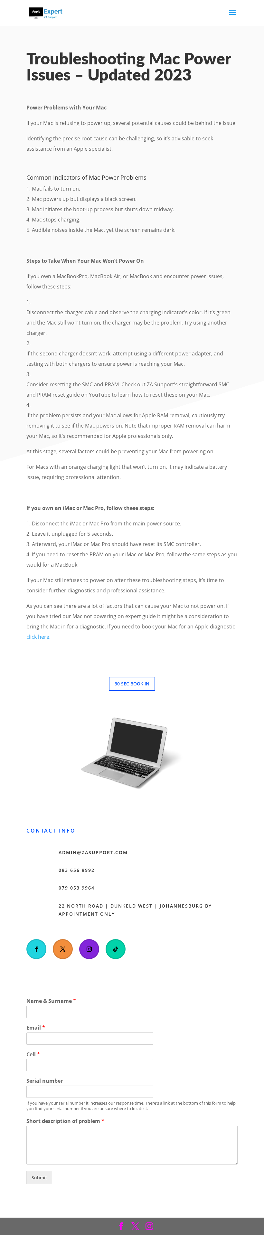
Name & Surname (51, 1001)
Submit (39, 1177)
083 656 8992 (77, 870)
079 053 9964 (77, 888)
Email (35, 1027)
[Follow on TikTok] (116, 949)
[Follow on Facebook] (36, 949)
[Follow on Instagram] (89, 949)
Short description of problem (65, 1121)
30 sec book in (132, 684)
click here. (38, 636)
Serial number (44, 1081)
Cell (33, 1054)
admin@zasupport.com (93, 852)
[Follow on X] (63, 949)
